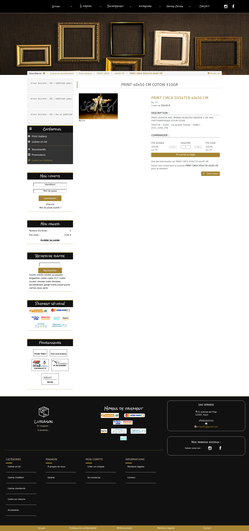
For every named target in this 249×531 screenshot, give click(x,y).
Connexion (50, 198)
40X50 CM (119, 73)
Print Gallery (85, 73)
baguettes (34, 278)
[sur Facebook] (219, 448)
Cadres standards (16, 488)
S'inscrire (50, 204)
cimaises (55, 281)
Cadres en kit (14, 466)
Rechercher (50, 270)
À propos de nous (56, 466)
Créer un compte (96, 466)
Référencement (124, 528)
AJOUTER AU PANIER (186, 155)
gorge (47, 284)
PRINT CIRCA (103, 73)
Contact (131, 477)
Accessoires (13, 510)
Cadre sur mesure (42, 160)
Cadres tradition (16, 477)
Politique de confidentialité (83, 528)
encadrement (36, 284)
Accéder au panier (50, 240)
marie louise (56, 284)
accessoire (57, 275)
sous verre (42, 288)
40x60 (47, 275)
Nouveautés (39, 149)
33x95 (32, 275)
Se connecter (94, 477)
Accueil (41, 528)
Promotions (39, 154)
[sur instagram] (209, 448)
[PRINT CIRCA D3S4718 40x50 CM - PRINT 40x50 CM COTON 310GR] (113, 107)
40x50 (40, 275)
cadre (44, 278)
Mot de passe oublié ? (50, 207)
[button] (86, 6)
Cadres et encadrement (62, 73)
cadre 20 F (53, 278)
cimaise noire (44, 281)
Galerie (51, 477)
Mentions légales (135, 466)
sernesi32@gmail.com (207, 426)
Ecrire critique (212, 174)
